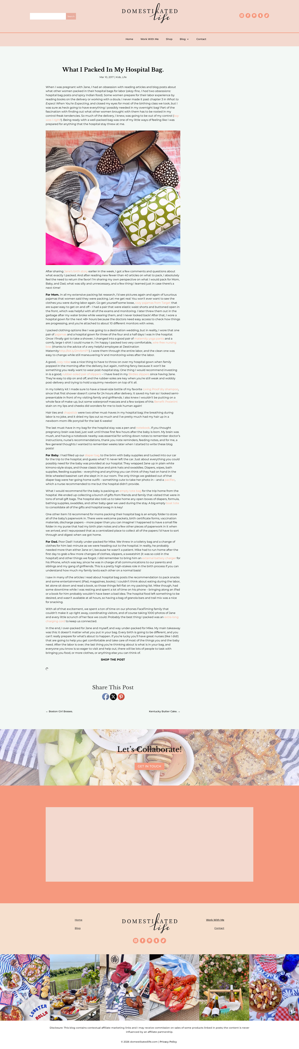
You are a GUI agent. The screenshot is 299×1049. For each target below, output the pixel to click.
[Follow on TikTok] (266, 15)
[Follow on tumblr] (260, 15)
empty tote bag (130, 491)
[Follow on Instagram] (241, 15)
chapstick (70, 412)
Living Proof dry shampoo (160, 389)
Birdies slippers (139, 374)
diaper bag (92, 455)
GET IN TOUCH (149, 766)
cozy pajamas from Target (153, 302)
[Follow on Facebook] (248, 15)
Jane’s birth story (76, 271)
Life (124, 77)
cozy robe (63, 362)
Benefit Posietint (166, 401)
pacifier (170, 479)
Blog (183, 39)
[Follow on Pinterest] (254, 15)
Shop (169, 39)
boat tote (172, 503)
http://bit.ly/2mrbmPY (74, 350)
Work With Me (150, 39)
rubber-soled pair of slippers (81, 374)
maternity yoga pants (149, 338)
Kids (118, 77)
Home (129, 39)
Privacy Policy (169, 1041)
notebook (143, 427)
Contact (201, 39)
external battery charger (159, 558)
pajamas (60, 334)
